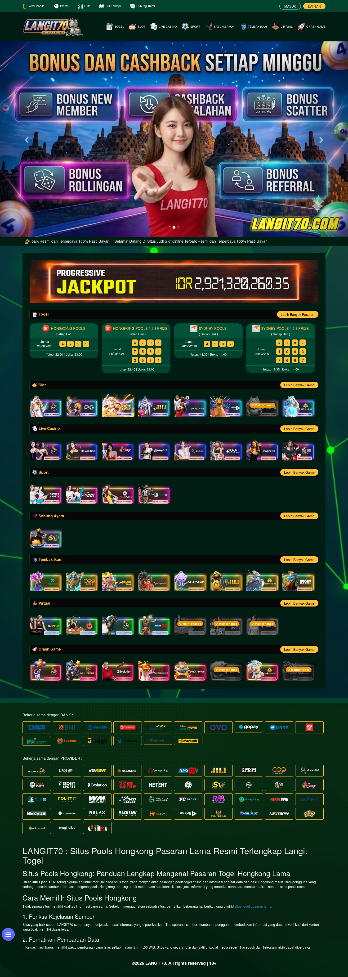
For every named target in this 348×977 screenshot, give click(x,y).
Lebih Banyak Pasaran (298, 314)
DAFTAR (314, 6)
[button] (26, 138)
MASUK (290, 6)
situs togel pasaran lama (253, 906)
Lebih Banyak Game (299, 385)
